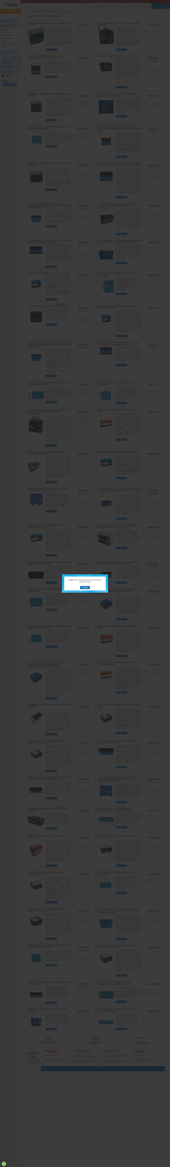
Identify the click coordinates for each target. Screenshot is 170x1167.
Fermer (85, 587)
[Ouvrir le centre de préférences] (4, 1164)
